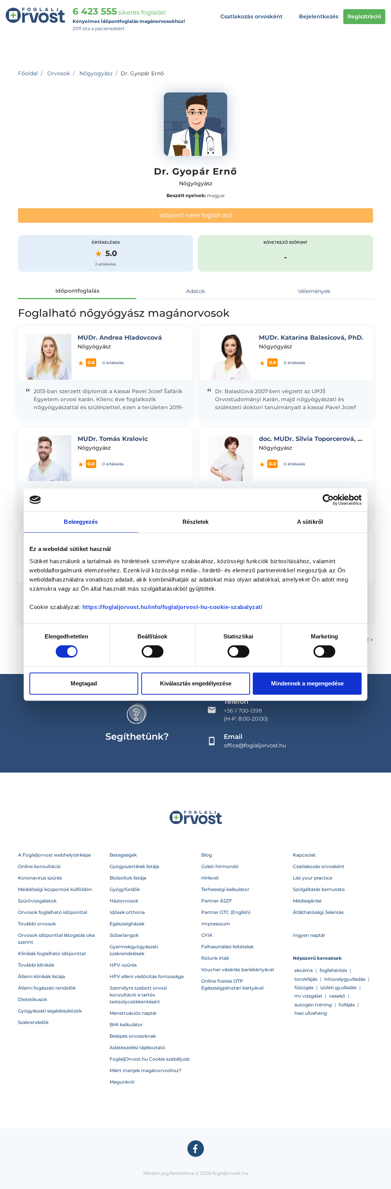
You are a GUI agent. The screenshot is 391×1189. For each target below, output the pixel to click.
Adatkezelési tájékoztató (137, 1047)
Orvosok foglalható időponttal (52, 912)
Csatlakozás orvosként (251, 16)
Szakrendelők (33, 1022)
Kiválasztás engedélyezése (195, 683)
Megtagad (84, 683)
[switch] (152, 651)
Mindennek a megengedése (307, 683)
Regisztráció (364, 16)
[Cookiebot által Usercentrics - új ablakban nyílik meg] (328, 499)
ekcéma (303, 970)
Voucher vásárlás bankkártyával (237, 969)
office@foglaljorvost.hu (255, 745)
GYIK (207, 935)
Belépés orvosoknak (133, 1036)
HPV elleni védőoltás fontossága (147, 976)
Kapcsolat (304, 855)
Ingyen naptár (309, 935)
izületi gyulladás (338, 987)
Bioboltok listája (128, 878)
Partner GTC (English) (225, 912)
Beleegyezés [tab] (81, 521)
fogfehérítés (333, 970)
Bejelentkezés (318, 16)
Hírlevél (209, 878)
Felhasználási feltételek (227, 946)
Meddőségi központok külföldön (55, 889)
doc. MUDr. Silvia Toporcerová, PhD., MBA (325, 438)
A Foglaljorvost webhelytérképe (54, 855)
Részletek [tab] (196, 521)
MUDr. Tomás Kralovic (113, 438)
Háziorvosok (124, 901)
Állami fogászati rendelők (47, 988)
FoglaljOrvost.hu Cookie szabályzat (150, 1059)
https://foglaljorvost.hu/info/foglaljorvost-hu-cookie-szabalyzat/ (172, 607)
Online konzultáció (39, 866)
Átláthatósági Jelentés (318, 912)
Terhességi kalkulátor (225, 889)
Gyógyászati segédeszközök (50, 1011)
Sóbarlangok (124, 935)
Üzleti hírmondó (220, 866)
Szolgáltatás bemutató (319, 889)
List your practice (312, 878)
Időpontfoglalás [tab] (77, 290)
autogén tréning (313, 1005)
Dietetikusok (32, 999)
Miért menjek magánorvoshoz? (145, 1070)
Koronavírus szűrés (40, 878)
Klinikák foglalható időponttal (52, 953)
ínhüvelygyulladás (344, 979)
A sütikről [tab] (310, 521)
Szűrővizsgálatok (37, 901)
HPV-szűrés (123, 965)
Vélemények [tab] (314, 291)
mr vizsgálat (308, 996)
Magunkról (122, 1082)
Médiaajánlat (307, 901)
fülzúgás (303, 987)
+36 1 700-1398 (243, 710)
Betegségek (123, 855)
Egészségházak (127, 924)
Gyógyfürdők (125, 889)
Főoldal (28, 73)
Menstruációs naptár (133, 1013)
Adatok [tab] (195, 291)
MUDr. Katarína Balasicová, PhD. (311, 337)
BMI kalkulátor (126, 1024)
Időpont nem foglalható (195, 215)
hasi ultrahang (310, 1013)
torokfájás (305, 979)
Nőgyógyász (96, 73)
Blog (206, 855)
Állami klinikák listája (41, 976)
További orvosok (37, 924)
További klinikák (36, 965)
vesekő (337, 996)
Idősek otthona (127, 912)
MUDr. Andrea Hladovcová (120, 337)
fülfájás (347, 1005)
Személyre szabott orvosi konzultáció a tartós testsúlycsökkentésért (138, 994)
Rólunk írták (215, 958)
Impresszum (215, 924)
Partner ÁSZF (216, 901)
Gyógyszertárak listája (134, 866)
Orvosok (58, 73)
